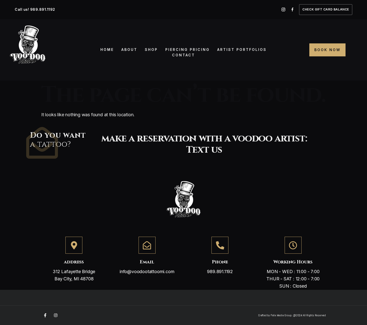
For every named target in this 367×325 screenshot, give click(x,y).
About (129, 49)
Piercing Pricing (187, 49)
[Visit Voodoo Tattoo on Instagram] (283, 9)
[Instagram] (56, 315)
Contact (183, 55)
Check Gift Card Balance (325, 9)
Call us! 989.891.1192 (35, 9)
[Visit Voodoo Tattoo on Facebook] (292, 9)
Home (107, 49)
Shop (151, 49)
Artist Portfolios (242, 49)
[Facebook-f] (45, 315)
